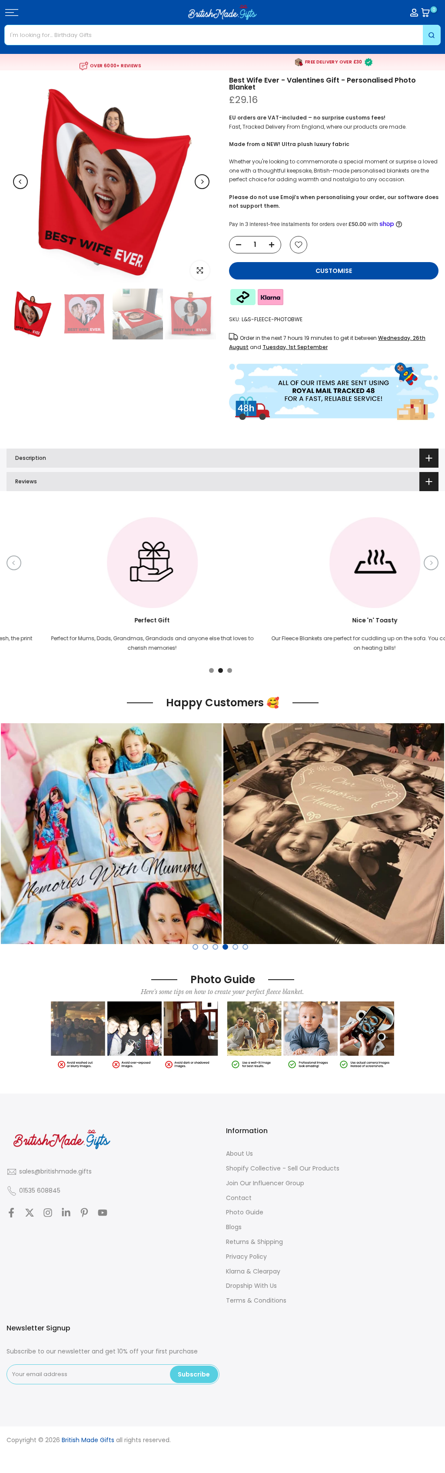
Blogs (234, 1227)
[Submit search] (431, 35)
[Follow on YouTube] (102, 1212)
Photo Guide (244, 1212)
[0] (425, 12)
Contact (239, 1198)
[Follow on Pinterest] (84, 1212)
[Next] (202, 181)
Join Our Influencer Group (265, 1183)
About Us (239, 1153)
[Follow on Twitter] (29, 1212)
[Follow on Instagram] (48, 1212)
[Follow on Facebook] (11, 1212)
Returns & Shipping (254, 1241)
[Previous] (20, 181)
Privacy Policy (246, 1256)
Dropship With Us (251, 1285)
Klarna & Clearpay (253, 1271)
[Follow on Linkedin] (66, 1212)
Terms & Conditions (256, 1300)
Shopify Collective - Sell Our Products (282, 1168)
